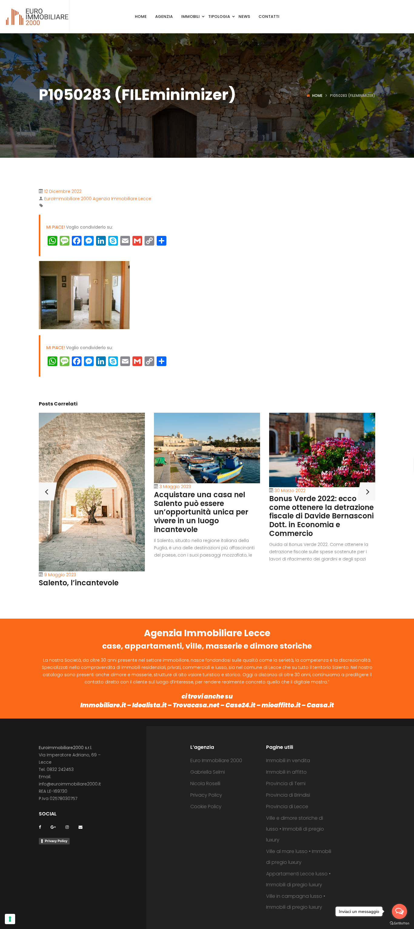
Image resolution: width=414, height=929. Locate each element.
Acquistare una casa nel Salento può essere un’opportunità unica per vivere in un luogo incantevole (201, 512)
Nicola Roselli (205, 783)
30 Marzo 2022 (290, 491)
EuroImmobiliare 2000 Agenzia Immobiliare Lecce (97, 199)
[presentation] (46, 491)
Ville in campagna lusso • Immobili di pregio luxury (295, 902)
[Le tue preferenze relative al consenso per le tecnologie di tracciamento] (10, 919)
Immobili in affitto (286, 772)
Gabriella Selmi (207, 772)
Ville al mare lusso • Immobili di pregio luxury (298, 857)
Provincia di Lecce (287, 806)
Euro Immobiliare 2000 (216, 760)
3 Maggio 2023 (175, 487)
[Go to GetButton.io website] (399, 923)
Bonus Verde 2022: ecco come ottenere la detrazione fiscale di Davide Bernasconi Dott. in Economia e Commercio (321, 516)
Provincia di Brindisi (288, 795)
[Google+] (53, 827)
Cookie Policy (206, 806)
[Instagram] (67, 827)
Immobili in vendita (288, 760)
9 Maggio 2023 (60, 575)
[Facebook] (40, 827)
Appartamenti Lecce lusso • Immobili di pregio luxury (298, 879)
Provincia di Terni (285, 783)
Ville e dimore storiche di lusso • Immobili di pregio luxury (295, 829)
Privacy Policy (56, 841)
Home (317, 95)
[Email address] (80, 827)
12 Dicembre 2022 (63, 191)
